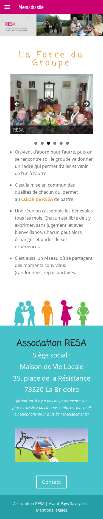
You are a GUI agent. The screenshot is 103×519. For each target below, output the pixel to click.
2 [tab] (42, 143)
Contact (51, 481)
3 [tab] (48, 143)
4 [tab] (54, 143)
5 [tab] (61, 143)
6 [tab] (67, 143)
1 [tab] (35, 143)
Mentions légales (51, 510)
